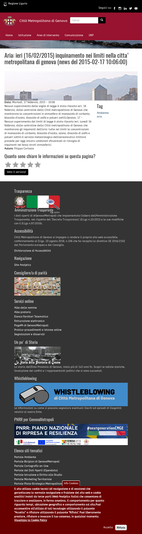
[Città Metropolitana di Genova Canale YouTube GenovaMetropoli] (136, 8)
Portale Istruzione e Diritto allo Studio (38, 474)
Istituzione (24, 35)
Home (9, 35)
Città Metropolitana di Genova (43, 21)
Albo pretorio (22, 312)
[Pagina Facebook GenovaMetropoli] (114, 8)
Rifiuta (121, 527)
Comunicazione (74, 35)
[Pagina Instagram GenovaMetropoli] (120, 8)
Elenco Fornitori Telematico (31, 316)
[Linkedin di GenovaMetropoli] (125, 8)
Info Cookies (71, 483)
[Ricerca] (102, 20)
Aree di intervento (48, 35)
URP (91, 35)
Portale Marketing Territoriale (33, 479)
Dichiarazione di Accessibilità (32, 250)
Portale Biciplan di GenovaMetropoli (37, 461)
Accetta (108, 527)
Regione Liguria (17, 3)
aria (99, 116)
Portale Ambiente (25, 457)
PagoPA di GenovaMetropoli (31, 325)
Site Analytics (22, 265)
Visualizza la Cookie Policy (30, 520)
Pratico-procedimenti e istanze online (38, 329)
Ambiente (103, 113)
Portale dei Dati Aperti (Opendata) (36, 470)
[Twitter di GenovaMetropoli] (130, 8)
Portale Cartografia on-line (31, 466)
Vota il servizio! (16, 172)
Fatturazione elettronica (29, 321)
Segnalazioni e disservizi (29, 334)
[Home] (11, 22)
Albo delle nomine (25, 307)
